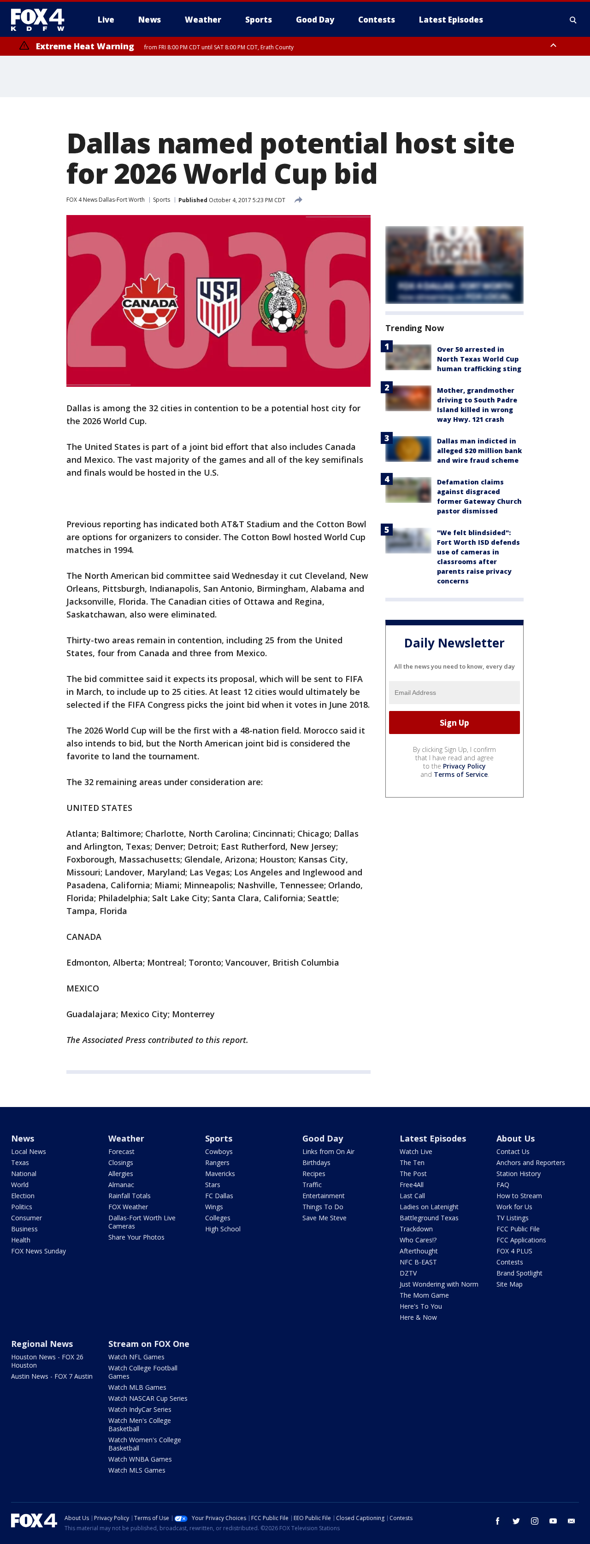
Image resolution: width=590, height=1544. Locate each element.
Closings (120, 1162)
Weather (126, 1138)
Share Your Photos (136, 1237)
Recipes (313, 1173)
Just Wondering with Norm (439, 1284)
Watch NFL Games (136, 1356)
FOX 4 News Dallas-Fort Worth (105, 200)
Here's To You (421, 1306)
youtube (553, 1521)
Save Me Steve (324, 1217)
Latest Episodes (433, 1138)
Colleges (217, 1217)
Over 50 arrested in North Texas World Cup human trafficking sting (479, 359)
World (20, 1184)
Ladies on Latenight (429, 1206)
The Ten (412, 1162)
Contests (509, 1262)
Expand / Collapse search (573, 20)
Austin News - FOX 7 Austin (52, 1376)
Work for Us (514, 1206)
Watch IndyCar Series (139, 1409)
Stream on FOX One (148, 1343)
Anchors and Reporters (530, 1162)
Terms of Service (461, 774)
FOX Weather (128, 1206)
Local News (28, 1151)
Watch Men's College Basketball (139, 1424)
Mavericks (220, 1173)
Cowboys (219, 1151)
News (22, 1138)
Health (20, 1239)
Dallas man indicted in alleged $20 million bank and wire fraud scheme (479, 451)
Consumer (26, 1217)
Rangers (217, 1162)
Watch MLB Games (137, 1387)
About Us (515, 1138)
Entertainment (323, 1195)
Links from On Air (328, 1151)
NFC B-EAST (418, 1262)
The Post (413, 1173)
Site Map (509, 1284)
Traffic (312, 1184)
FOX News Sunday (38, 1251)
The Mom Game (424, 1295)
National (23, 1173)
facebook (497, 1521)
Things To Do (322, 1206)
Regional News (42, 1343)
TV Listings (512, 1217)
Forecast (121, 1151)
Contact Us (513, 1151)
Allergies (120, 1173)
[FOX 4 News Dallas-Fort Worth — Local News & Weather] (41, 20)
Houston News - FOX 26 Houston (47, 1360)
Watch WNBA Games (140, 1459)
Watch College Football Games (142, 1372)
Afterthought (419, 1251)
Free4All (412, 1184)
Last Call (412, 1195)
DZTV (408, 1273)
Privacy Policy (464, 766)
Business (24, 1228)
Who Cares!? (418, 1239)
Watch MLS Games (136, 1470)
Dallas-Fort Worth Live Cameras (142, 1221)
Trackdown (416, 1228)
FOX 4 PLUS (514, 1251)
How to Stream (519, 1195)
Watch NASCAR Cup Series (148, 1398)
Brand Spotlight (519, 1273)
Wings (214, 1206)
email (571, 1521)
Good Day (322, 1138)
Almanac (121, 1184)
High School (223, 1228)
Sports (161, 200)
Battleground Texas (429, 1217)
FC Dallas (219, 1195)
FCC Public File (518, 1228)
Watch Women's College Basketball (144, 1443)
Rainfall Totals (129, 1195)
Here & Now (418, 1317)
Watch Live (416, 1151)
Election (23, 1195)
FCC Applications (521, 1239)
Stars (212, 1184)
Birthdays (316, 1162)
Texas (20, 1162)
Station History (518, 1173)
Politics (21, 1206)
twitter (516, 1521)
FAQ (502, 1184)
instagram (534, 1521)
